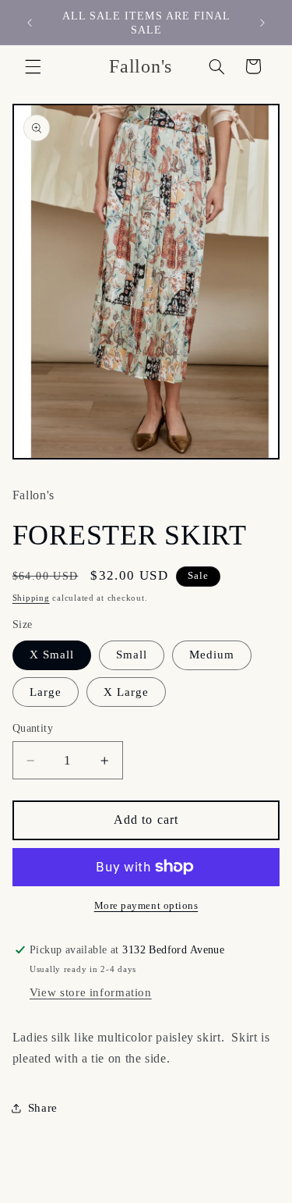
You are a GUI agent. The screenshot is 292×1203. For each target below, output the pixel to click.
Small (131, 654)
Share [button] (43, 1108)
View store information (91, 992)
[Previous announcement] (29, 22)
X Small (52, 654)
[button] (33, 66)
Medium (211, 654)
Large (46, 692)
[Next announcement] (262, 22)
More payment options (146, 905)
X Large (126, 692)
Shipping (31, 598)
